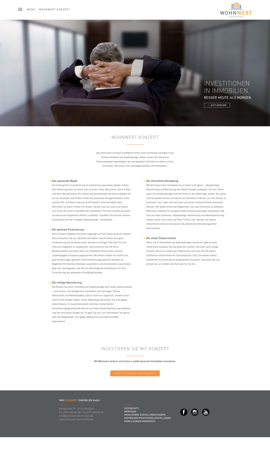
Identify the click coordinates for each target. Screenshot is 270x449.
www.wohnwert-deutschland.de (76, 419)
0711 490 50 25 (95, 412)
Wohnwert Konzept (54, 9)
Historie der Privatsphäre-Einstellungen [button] (147, 418)
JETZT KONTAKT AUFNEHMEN (135, 373)
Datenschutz (131, 408)
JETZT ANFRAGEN (218, 105)
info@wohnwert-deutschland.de (76, 415)
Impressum (130, 411)
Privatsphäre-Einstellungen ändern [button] (144, 414)
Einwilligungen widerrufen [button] (139, 421)
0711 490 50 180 (72, 412)
